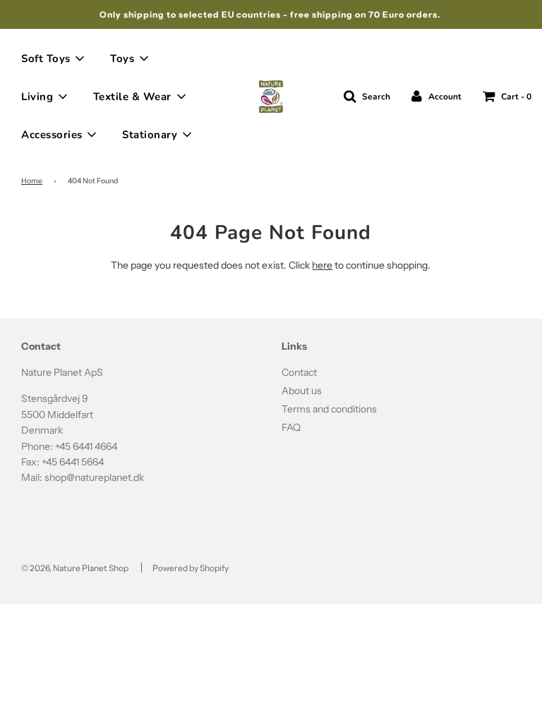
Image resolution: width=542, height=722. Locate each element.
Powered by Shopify (190, 568)
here (322, 265)
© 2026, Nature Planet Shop (74, 568)
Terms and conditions (329, 409)
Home (31, 180)
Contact (299, 372)
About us (302, 390)
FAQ (291, 427)
